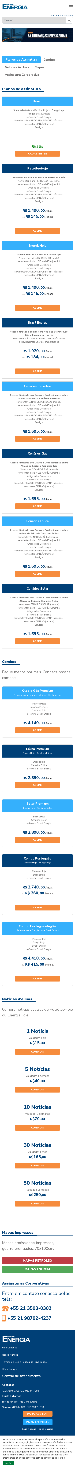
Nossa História (10, 1354)
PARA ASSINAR (37, 1414)
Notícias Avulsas (17, 67)
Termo (61, 1457)
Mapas (39, 67)
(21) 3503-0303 (11, 1390)
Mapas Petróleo (37, 1261)
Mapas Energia (38, 1269)
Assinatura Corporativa (22, 75)
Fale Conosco (9, 1347)
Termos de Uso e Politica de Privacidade (24, 1362)
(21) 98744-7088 (29, 1390)
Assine (37, 231)
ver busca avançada (62, 15)
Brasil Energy (9, 1369)
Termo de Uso (17, 1454)
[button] (71, 6)
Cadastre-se (37, 153)
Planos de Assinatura (21, 59)
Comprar (37, 1051)
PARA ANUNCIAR (37, 1422)
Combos (49, 60)
